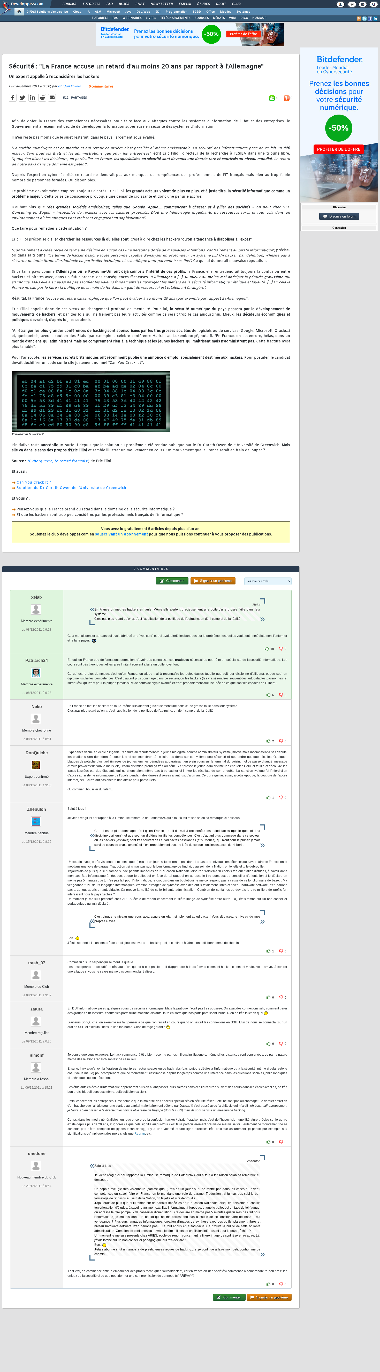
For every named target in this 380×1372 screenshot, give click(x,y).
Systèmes (243, 12)
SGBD (197, 12)
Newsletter (161, 4)
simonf (36, 1055)
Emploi (184, 4)
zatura (37, 1009)
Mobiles (225, 12)
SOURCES (202, 18)
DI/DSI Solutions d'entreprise (47, 12)
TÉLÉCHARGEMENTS (175, 18)
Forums (69, 4)
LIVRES (151, 18)
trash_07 (36, 963)
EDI (158, 12)
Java (128, 12)
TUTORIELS (100, 18)
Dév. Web (143, 12)
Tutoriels (91, 4)
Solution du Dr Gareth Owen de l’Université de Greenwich (71, 488)
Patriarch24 (36, 660)
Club (236, 4)
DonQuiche (37, 753)
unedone (36, 1153)
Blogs (124, 4)
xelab (36, 597)
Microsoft (113, 12)
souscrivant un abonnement (121, 534)
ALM (98, 12)
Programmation (176, 12)
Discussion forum (341, 216)
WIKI (232, 18)
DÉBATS (219, 18)
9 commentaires (101, 87)
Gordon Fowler (69, 86)
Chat (140, 4)
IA (88, 12)
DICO (244, 18)
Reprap (139, 1133)
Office (210, 12)
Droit (220, 4)
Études (203, 4)
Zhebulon (36, 809)
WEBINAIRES (132, 18)
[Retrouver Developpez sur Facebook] (370, 19)
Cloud (77, 12)
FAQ (109, 4)
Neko (37, 706)
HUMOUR (259, 18)
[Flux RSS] (359, 19)
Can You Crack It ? (34, 482)
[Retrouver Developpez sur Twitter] (364, 19)
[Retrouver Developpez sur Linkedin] (375, 19)
